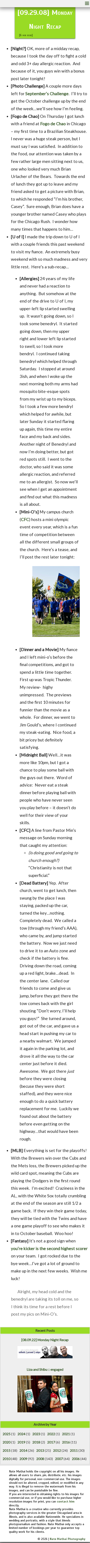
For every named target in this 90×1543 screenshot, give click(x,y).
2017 (51, 1442)
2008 (40, 1459)
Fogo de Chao (53, 123)
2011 (74, 1450)
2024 (21, 1434)
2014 (23, 1450)
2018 (36, 1442)
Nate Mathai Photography (67, 1539)
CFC (25, 519)
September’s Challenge (47, 93)
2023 (36, 1434)
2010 (6, 1459)
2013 (40, 1450)
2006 (76, 1459)
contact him (65, 1501)
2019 (21, 1442)
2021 (66, 1434)
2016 (66, 1442)
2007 (59, 1459)
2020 (6, 1442)
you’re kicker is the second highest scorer (49, 1248)
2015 (6, 1450)
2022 (51, 1434)
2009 (23, 1459)
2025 (6, 1434)
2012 (57, 1450)
